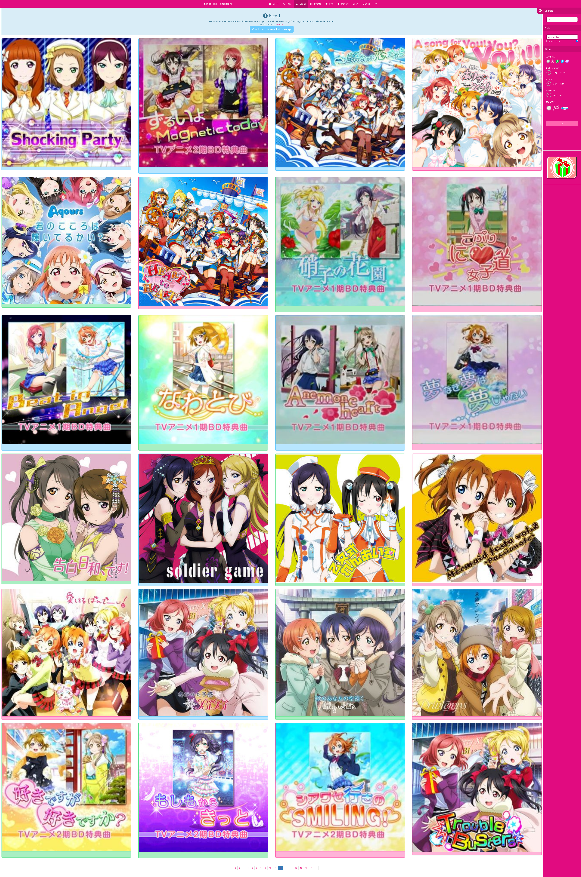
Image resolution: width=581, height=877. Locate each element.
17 (306, 868)
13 (286, 868)
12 (280, 868)
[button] (329, 4)
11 (275, 868)
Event (549, 79)
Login (355, 3)
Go (562, 123)
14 (291, 868)
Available (550, 90)
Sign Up (366, 3)
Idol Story (279, 24)
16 (301, 868)
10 (270, 868)
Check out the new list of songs (271, 29)
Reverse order (553, 41)
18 (311, 868)
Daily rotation (552, 67)
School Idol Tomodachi (218, 3)
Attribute (550, 56)
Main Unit (550, 102)
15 (296, 868)
